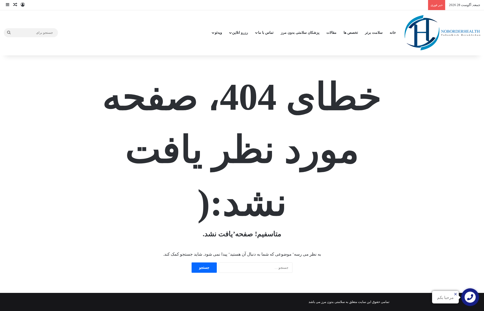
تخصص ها (351, 32)
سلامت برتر (374, 32)
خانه (393, 32)
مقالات (331, 32)
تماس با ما (266, 32)
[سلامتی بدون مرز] (442, 32)
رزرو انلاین (240, 32)
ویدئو (218, 32)
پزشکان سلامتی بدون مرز (300, 32)
